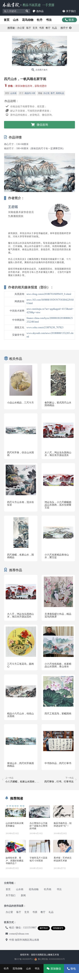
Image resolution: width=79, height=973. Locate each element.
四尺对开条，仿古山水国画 (20, 454)
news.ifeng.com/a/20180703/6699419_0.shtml (49, 294)
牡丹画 (47, 889)
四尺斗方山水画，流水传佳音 (20, 503)
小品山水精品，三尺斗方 (20, 402)
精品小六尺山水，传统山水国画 (20, 715)
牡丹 (40, 19)
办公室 (21, 27)
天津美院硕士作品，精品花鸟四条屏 (58, 615)
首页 (7, 19)
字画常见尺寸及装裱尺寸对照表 (38, 859)
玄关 (35, 27)
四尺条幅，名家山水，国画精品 (20, 556)
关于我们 (10, 895)
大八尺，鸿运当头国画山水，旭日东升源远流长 (58, 454)
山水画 (13, 93)
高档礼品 (60, 93)
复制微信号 (58, 928)
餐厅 (48, 27)
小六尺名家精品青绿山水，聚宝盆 (57, 556)
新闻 (23, 895)
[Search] (27, 11)
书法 (49, 19)
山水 (16, 19)
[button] (38, 11)
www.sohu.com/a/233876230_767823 (45, 327)
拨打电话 (44, 928)
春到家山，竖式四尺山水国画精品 (58, 404)
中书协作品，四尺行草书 (58, 763)
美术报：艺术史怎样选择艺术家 (63, 859)
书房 (41, 27)
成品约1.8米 (30, 93)
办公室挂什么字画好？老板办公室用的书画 (38, 826)
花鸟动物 (27, 19)
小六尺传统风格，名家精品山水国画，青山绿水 (58, 665)
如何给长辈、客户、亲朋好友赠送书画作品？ (14, 860)
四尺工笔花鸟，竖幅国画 (58, 713)
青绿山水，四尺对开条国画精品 (20, 764)
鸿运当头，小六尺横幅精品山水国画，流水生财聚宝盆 (58, 505)
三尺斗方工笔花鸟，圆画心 (20, 665)
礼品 (54, 27)
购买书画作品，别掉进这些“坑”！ (63, 824)
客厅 (28, 27)
